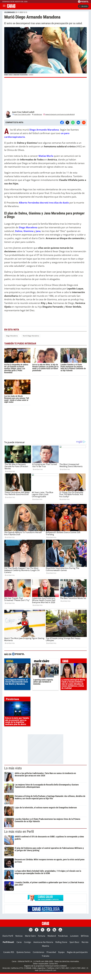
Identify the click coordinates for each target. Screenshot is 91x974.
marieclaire (45, 661)
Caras (19, 942)
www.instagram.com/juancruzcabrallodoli (60, 114)
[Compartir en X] (67, 122)
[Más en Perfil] (18, 654)
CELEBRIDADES (9, 12)
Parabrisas (63, 936)
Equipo (61, 952)
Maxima (45, 946)
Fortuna (41, 936)
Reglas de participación (77, 952)
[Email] (84, 122)
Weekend (52, 936)
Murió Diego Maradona (31, 336)
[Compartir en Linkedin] (78, 122)
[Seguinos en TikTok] (48, 930)
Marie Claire (30, 936)
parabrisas (17, 699)
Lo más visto (13, 768)
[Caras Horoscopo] (45, 911)
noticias (17, 661)
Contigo (27, 942)
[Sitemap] (60, 930)
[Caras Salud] (45, 900)
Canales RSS (8, 952)
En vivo (84, 6)
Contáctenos (38, 952)
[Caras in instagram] (30, 930)
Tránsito (45, 956)
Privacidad (51, 952)
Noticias (19, 936)
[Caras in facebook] (36, 930)
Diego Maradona (12, 336)
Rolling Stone (61, 942)
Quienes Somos (23, 952)
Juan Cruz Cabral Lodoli (22, 114)
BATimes (85, 936)
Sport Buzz (74, 942)
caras (74, 661)
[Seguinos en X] (42, 930)
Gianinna (28, 231)
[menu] (4, 6)
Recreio (85, 942)
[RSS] (54, 930)
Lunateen (74, 936)
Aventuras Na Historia (43, 942)
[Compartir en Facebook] (62, 122)
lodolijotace (38, 114)
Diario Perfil (7, 936)
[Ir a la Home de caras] (11, 7)
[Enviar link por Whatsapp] (73, 122)
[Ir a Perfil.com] (83, 2)
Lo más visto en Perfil (19, 832)
